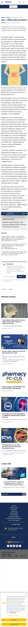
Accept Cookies (14, 624)
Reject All (14, 620)
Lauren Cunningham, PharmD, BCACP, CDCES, (14, 360)
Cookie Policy (13, 612)
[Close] (26, 594)
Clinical (12, 6)
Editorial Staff (14, 513)
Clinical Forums (14, 508)
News (16, 556)
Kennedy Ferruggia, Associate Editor (13, 326)
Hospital (4, 289)
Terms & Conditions (14, 516)
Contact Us (14, 511)
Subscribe (20, 276)
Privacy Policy (14, 515)
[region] (14, 609)
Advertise (14, 509)
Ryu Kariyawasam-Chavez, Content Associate (15, 419)
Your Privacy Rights (14, 520)
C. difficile (10, 289)
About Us (14, 506)
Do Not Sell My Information (14, 518)
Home (3, 556)
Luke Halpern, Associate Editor (10, 361)
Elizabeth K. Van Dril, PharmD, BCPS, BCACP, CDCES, (14, 357)
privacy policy (8, 281)
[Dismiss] (26, 213)
